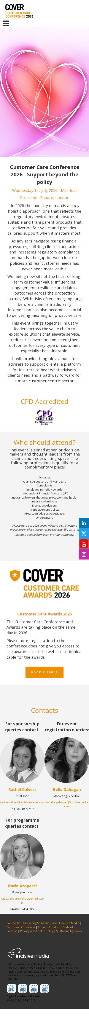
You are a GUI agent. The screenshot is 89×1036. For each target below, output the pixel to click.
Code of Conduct (49, 927)
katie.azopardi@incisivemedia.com (22, 901)
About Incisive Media (65, 923)
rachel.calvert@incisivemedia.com (22, 802)
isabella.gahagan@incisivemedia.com (67, 804)
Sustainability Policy (69, 931)
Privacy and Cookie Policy (36, 931)
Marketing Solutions (36, 923)
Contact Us (13, 923)
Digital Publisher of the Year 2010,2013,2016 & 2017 (23, 998)
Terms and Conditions (20, 927)
